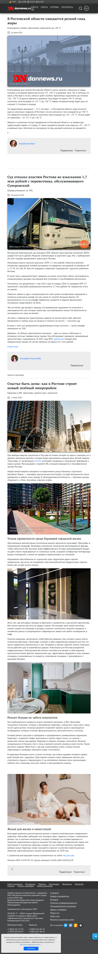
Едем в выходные (14, 884)
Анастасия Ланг (27, 143)
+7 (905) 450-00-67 (15, 931)
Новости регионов (44, 886)
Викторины (67, 884)
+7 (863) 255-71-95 (15, 929)
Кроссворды (54, 884)
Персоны (42, 884)
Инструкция (30, 884)
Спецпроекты (67, 7)
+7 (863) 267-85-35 (37, 929)
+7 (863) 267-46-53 (37, 931)
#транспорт (12, 346)
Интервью (54, 7)
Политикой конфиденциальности (30, 944)
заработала (59, 339)
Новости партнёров (25, 886)
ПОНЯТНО (31, 948)
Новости (34, 7)
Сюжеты (44, 7)
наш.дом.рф (68, 855)
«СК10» (38, 461)
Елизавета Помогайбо (30, 358)
